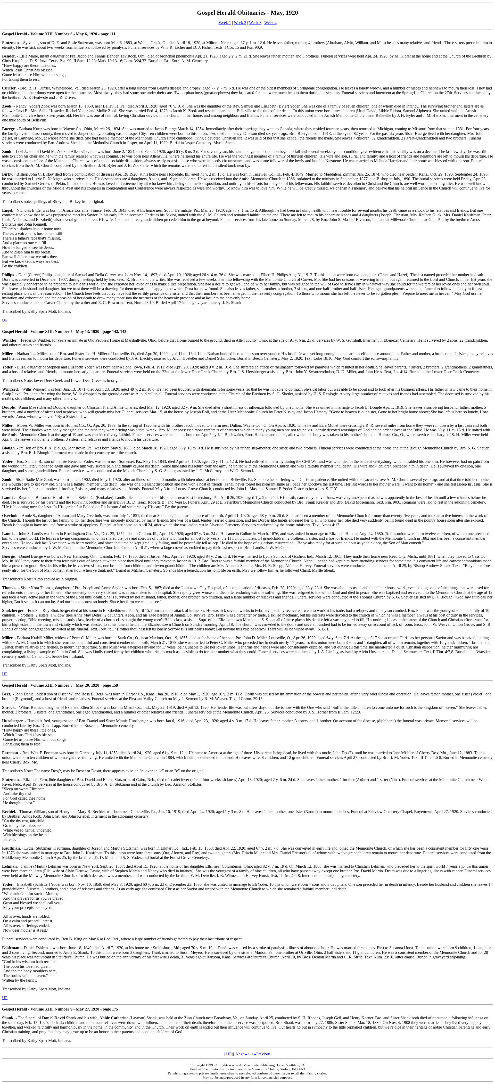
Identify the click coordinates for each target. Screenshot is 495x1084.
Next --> (243, 1054)
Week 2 (240, 22)
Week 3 (255, 22)
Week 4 (270, 22)
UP (4, 320)
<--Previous (260, 1054)
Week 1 (225, 22)
